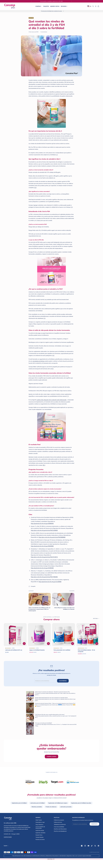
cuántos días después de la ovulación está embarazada (51, 400)
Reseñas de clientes (40, 839)
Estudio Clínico (39, 835)
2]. (35, 187)
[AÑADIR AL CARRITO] (24, 643)
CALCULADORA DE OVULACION (40, 827)
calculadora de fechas (38, 361)
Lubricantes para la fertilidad (37, 803)
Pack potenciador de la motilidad (62, 650)
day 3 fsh (31, 17)
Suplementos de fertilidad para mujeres (57, 803)
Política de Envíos (58, 822)
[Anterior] (31, 1)
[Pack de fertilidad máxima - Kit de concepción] (87, 634)
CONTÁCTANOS (8, 837)
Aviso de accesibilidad (59, 826)
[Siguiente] (71, 1)
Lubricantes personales (66, 806)
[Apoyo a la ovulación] (51, 113)
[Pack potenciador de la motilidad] (63, 634)
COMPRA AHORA (51, 756)
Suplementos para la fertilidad (19, 803)
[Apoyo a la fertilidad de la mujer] (51, 271)
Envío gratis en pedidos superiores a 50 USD (51, 1)
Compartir (33, 586)
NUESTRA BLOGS (40, 830)
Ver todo (95, 618)
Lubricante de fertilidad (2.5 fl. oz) (13, 650)
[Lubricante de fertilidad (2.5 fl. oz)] (15, 634)
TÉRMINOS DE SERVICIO (60, 824)
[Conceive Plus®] (10, 6)
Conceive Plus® (96, 852)
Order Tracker (39, 820)
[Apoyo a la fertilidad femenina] (39, 634)
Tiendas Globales (39, 837)
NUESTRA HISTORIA (40, 832)
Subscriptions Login (40, 822)
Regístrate (94, 824)
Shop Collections (39, 824)
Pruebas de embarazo (51, 806)
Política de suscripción (59, 820)
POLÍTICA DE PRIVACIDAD (60, 829)
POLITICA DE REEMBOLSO (60, 831)
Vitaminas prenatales (37, 806)
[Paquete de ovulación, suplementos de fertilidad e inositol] (51, 426)
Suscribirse (63, 680)
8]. (44, 465)
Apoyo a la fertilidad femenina (37, 650)
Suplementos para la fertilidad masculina (81, 803)
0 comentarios (44, 31)
